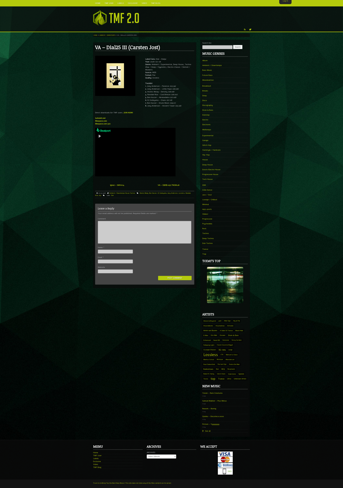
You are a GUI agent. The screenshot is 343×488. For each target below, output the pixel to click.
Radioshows (208, 369)
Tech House (207, 179)
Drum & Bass (207, 110)
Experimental (207, 135)
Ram (217, 369)
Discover (222, 335)
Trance (205, 249)
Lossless (182, 193)
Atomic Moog (144, 193)
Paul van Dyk (222, 364)
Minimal (205, 204)
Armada (230, 326)
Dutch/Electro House (211, 169)
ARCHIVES (151, 452)
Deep (204, 95)
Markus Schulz (208, 359)
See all (207, 431)
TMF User (97, 455)
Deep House (207, 164)
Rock (204, 228)
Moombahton (208, 80)
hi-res (222, 349)
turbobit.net (100, 118)
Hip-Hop (206, 155)
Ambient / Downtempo (107, 35)
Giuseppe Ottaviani (209, 350)
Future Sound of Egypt (225, 345)
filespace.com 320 (103, 123)
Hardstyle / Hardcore (211, 150)
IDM (204, 185)
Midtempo (206, 129)
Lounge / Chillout (209, 199)
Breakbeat (206, 86)
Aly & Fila (236, 321)
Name (101, 247)
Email (101, 257)
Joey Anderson (172, 193)
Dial (112, 195)
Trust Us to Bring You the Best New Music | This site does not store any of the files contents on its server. (132, 483)
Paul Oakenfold (209, 364)
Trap (204, 254)
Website (101, 267)
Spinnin (241, 374)
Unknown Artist (240, 379)
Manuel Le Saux (231, 355)
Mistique (220, 359)
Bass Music (207, 70)
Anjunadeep (220, 326)
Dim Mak (214, 335)
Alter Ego (227, 321)
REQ (223, 369)
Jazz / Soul (207, 194)
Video (95, 464)
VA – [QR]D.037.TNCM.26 (168, 185)
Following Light (208, 345)
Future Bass (207, 75)
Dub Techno (207, 243)
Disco (204, 100)
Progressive (207, 219)
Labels (96, 458)
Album (205, 60)
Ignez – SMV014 (117, 185)
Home (95, 35)
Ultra (229, 379)
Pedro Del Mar (234, 364)
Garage (205, 140)
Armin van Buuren (210, 330)
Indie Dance (207, 190)
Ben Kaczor (153, 193)
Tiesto (205, 379)
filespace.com (101, 121)
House (127, 193)
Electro (205, 119)
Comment (102, 218)
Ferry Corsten (237, 340)
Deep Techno (208, 238)
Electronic (206, 124)
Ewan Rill (216, 340)
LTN (222, 355)
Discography (207, 105)
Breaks (205, 91)
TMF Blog (97, 467)
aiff (220, 321)
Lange (230, 350)
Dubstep (206, 115)
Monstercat (230, 359)
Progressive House (210, 174)
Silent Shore (221, 374)
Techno (132, 193)
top (100, 195)
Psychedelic (207, 223)
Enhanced (207, 340)
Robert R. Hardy (208, 374)
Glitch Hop (206, 145)
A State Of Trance (226, 330)
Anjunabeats (208, 326)
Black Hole (239, 330)
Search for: (207, 43)
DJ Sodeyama (162, 193)
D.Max (205, 335)
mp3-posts (207, 209)
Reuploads (231, 369)
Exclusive (226, 340)
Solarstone (232, 374)
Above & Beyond (209, 321)
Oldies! (205, 214)
